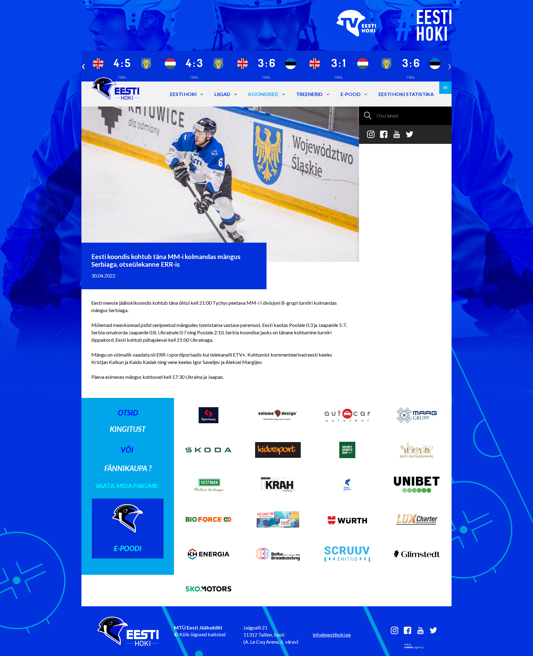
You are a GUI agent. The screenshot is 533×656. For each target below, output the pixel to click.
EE (445, 87)
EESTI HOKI (183, 94)
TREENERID (309, 94)
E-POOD (351, 94)
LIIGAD (222, 94)
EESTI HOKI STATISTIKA (406, 94)
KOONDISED (263, 94)
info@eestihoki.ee (332, 634)
